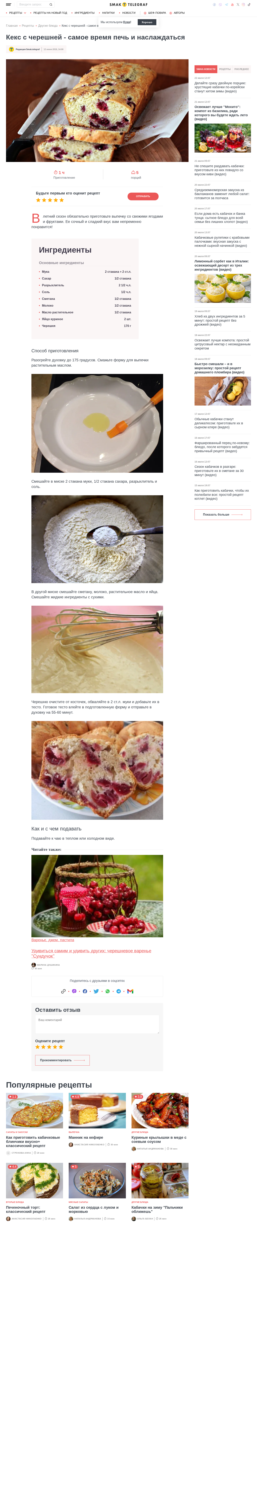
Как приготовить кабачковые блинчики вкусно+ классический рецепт (33, 1141)
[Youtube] (232, 5)
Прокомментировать (56, 1060)
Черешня (48, 325)
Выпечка (74, 1132)
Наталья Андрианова (150, 1149)
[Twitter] (238, 4)
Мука (45, 271)
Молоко (47, 305)
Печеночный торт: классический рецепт (26, 1209)
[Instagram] (243, 4)
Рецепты (15, 12)
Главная (12, 25)
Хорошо (147, 22)
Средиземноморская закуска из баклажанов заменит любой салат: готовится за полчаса (222, 194)
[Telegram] (227, 4)
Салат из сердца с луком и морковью (94, 1209)
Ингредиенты (84, 12)
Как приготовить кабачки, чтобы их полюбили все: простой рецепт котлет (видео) (222, 495)
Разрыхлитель (53, 285)
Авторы (179, 12)
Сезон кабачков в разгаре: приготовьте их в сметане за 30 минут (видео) (219, 471)
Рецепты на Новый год (50, 12)
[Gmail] (130, 991)
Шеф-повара (157, 12)
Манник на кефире (86, 1137)
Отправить (143, 196)
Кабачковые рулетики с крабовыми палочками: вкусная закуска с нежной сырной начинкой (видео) (222, 242)
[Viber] (220, 4)
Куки (126, 22)
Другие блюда (48, 25)
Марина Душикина (48, 965)
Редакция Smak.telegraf (28, 49)
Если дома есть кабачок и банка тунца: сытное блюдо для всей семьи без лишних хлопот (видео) (221, 218)
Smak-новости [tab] (205, 69)
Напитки (108, 12)
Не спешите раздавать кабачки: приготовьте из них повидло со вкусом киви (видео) (219, 170)
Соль (46, 292)
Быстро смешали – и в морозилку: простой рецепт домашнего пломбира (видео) (219, 368)
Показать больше (216, 514)
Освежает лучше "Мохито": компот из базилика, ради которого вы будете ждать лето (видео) (221, 113)
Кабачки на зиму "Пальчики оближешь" (157, 1209)
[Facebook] (214, 4)
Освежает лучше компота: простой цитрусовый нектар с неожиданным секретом (222, 344)
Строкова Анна (21, 1153)
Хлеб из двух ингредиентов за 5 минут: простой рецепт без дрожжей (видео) (220, 320)
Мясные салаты (78, 1202)
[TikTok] (249, 5)
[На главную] (128, 4)
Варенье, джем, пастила (52, 940)
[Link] (63, 991)
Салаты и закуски (17, 1132)
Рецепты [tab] (225, 69)
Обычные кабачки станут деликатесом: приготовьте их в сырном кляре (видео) (219, 423)
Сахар (46, 278)
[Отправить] (51, 5)
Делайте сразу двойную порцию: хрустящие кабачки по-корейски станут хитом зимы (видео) (220, 87)
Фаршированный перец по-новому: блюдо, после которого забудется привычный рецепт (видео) (222, 447)
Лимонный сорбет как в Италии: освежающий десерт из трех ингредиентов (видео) (222, 265)
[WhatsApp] (107, 991)
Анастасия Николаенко (89, 1144)
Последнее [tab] (241, 69)
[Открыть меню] (8, 4)
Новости (128, 12)
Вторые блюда (15, 1202)
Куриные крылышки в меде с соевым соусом (159, 1139)
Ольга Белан (145, 1219)
